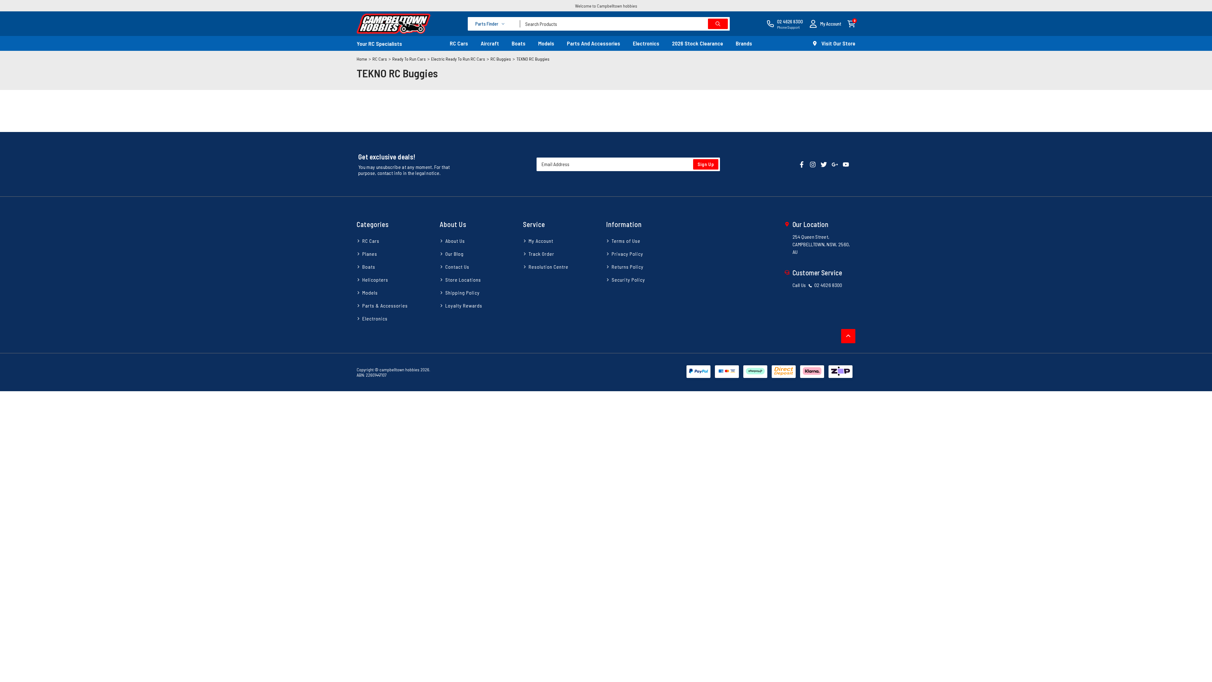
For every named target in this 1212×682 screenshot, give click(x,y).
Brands (744, 43)
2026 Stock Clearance (697, 43)
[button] (825, 23)
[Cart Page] (851, 23)
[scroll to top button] (848, 336)
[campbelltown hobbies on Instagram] (813, 164)
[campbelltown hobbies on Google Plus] (835, 164)
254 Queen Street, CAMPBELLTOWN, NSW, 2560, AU (821, 244)
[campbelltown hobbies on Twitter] (824, 164)
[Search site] (718, 24)
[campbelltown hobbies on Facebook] (802, 164)
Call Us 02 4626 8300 (817, 285)
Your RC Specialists (379, 43)
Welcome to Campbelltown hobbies (606, 6)
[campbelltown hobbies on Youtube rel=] (846, 164)
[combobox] (625, 24)
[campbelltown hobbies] (394, 24)
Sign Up (706, 164)
